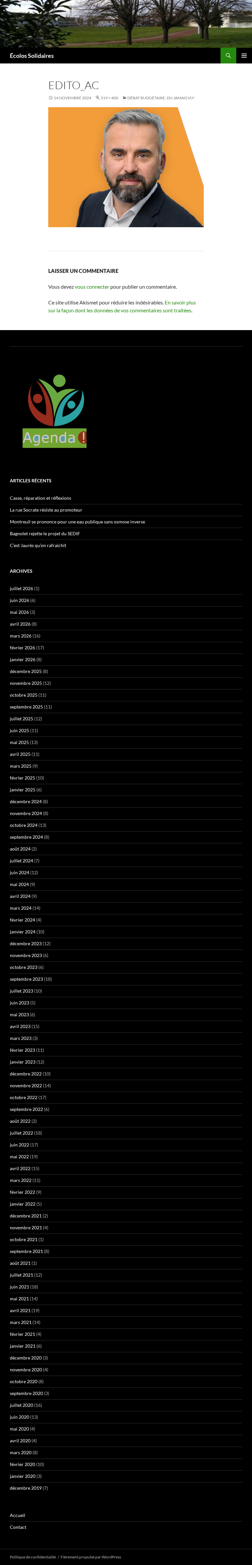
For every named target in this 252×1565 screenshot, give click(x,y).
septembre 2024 (26, 837)
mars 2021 (21, 1322)
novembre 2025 (26, 683)
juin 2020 (19, 1417)
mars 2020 (21, 1452)
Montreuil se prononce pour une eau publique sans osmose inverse (77, 521)
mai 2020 (19, 1429)
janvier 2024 (22, 931)
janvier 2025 (22, 789)
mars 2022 (21, 1180)
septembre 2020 (26, 1393)
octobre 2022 (23, 1097)
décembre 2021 (26, 1215)
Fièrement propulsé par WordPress (91, 1556)
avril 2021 (20, 1310)
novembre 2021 (26, 1227)
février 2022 (22, 1192)
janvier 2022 (22, 1204)
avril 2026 (20, 624)
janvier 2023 (22, 1062)
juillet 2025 (21, 718)
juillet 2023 (21, 991)
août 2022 (20, 1121)
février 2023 (22, 1050)
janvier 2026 (22, 659)
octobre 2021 (23, 1239)
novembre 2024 (26, 813)
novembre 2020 (26, 1369)
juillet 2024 (21, 860)
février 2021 (22, 1334)
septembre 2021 (26, 1251)
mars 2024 (21, 908)
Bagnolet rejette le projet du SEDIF (45, 533)
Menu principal (244, 55)
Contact (18, 1527)
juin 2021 (19, 1286)
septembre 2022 (26, 1109)
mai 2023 (19, 1014)
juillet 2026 (21, 588)
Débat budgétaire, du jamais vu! (161, 97)
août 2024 (20, 849)
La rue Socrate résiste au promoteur (46, 510)
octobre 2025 (23, 695)
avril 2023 (20, 1026)
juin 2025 (19, 730)
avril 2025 (20, 754)
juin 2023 (19, 1002)
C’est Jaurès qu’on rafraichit (38, 545)
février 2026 (22, 647)
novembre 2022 (26, 1085)
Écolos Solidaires (32, 55)
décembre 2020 (26, 1357)
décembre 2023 (26, 943)
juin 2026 (19, 600)
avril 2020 (20, 1440)
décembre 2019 (26, 1488)
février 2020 (22, 1464)
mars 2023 (21, 1038)
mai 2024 (19, 884)
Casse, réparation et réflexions (40, 498)
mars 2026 (21, 635)
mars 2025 (21, 766)
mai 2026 (19, 612)
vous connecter (92, 286)
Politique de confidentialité (33, 1556)
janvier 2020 (22, 1476)
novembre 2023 (26, 955)
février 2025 (22, 778)
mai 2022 (19, 1156)
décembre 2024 (26, 801)
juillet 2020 (21, 1405)
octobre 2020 (23, 1381)
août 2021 (20, 1263)
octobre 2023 (23, 967)
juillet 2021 (21, 1275)
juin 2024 (19, 872)
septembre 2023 (26, 979)
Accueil (17, 1515)
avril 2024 (20, 896)
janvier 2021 (22, 1346)
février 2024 (22, 920)
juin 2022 (19, 1144)
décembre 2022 (26, 1073)
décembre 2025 (26, 671)
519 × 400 (109, 97)
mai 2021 (19, 1298)
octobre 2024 (23, 825)
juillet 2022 (21, 1133)
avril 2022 (20, 1168)
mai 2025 (19, 742)
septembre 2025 (26, 707)
